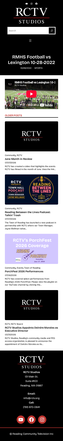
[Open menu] (31, 40)
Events (20, 268)
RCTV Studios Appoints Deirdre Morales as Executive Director (31, 329)
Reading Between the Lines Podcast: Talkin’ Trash (27, 214)
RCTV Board (17, 324)
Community (10, 155)
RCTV (19, 155)
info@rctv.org (32, 398)
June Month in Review (18, 159)
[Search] (52, 31)
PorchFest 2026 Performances (24, 271)
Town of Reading (32, 268)
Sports (38, 68)
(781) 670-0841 (31, 407)
